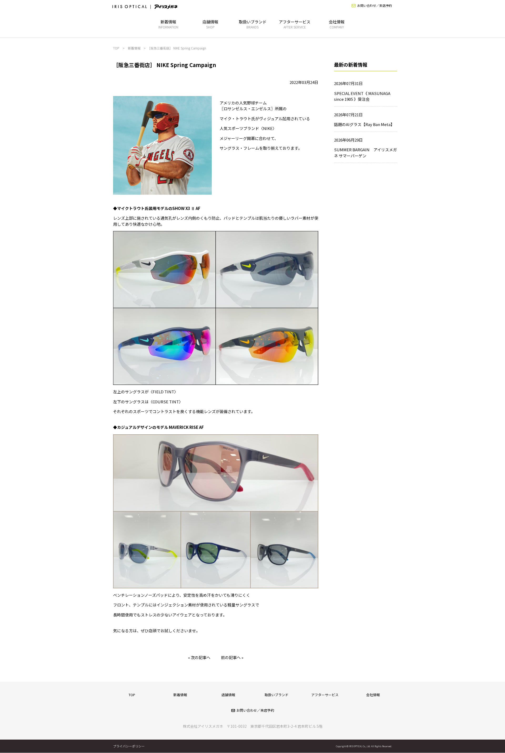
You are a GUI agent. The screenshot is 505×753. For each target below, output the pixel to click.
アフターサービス (294, 24)
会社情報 (337, 24)
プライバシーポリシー (129, 746)
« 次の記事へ (199, 657)
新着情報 (168, 24)
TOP (132, 694)
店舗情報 (210, 24)
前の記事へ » (232, 657)
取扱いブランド (252, 24)
